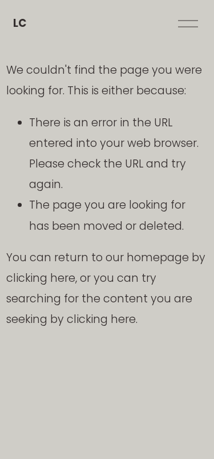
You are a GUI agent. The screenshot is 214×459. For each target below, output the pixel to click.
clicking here (40, 278)
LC (19, 23)
